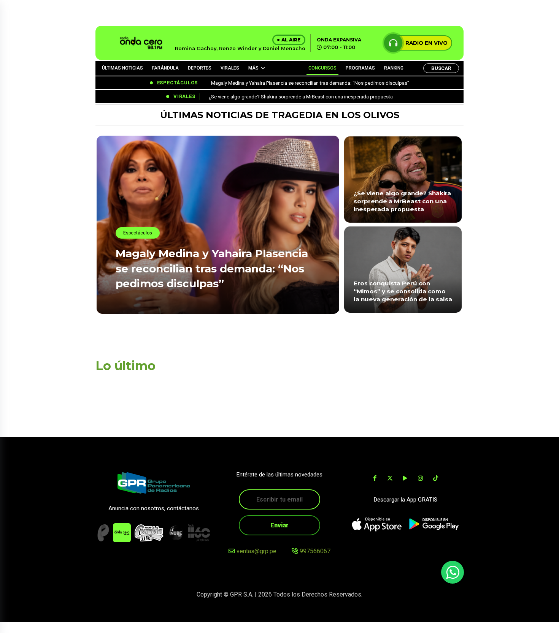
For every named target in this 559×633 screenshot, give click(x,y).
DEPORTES (199, 68)
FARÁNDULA (165, 68)
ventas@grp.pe (256, 551)
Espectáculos (137, 233)
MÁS (253, 68)
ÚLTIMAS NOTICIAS (122, 68)
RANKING (393, 68)
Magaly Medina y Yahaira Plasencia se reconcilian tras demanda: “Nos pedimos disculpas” (212, 268)
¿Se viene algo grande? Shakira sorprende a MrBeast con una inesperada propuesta (402, 201)
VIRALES (230, 68)
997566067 (315, 551)
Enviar (279, 525)
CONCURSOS (322, 68)
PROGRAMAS (360, 68)
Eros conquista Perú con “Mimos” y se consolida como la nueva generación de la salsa (403, 291)
